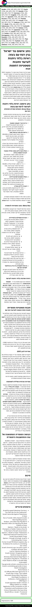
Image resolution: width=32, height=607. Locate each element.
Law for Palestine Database (18, 551)
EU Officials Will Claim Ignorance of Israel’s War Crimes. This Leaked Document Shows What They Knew (16, 573)
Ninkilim (28, 605)
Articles (7, 6)
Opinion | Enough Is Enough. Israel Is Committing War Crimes (15, 539)
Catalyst (16, 605)
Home (3, 6)
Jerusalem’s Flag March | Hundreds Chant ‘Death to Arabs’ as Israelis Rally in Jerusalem (15, 560)
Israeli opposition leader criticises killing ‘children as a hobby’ (16, 583)
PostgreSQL (21, 605)
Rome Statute (22, 570)
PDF (19, 9)
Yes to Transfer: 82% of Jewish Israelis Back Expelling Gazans (15, 519)
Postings (12, 6)
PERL (12, 605)
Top (21, 6)
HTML (8, 9)
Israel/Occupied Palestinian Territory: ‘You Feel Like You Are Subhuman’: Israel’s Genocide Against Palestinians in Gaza (15, 513)
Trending (25, 6)
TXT (22, 9)
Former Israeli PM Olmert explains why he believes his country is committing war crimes (14, 544)
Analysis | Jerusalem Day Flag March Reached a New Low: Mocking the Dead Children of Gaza (14, 523)
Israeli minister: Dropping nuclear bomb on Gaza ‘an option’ (16, 554)
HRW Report (23, 581)
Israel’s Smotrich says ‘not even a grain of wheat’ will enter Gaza (14, 548)
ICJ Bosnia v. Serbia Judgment (17, 579)
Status (3, 7)
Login (29, 6)
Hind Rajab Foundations (19, 577)
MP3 (15, 9)
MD (12, 9)
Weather (17, 6)
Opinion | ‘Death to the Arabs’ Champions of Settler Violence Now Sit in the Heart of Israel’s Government (14, 529)
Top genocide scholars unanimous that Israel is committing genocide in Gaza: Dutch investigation (14, 566)
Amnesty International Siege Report (15, 557)
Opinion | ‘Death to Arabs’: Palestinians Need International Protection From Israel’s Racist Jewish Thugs (14, 534)
